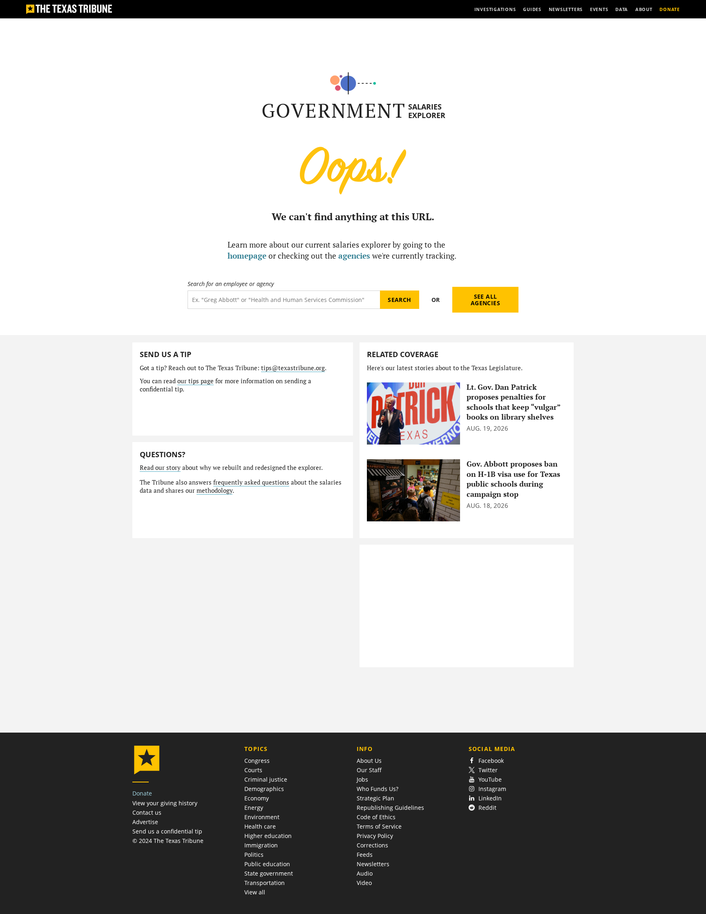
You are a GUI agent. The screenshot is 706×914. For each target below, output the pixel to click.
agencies (354, 255)
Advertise (145, 822)
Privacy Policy (375, 836)
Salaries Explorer (426, 111)
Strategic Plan (375, 798)
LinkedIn (490, 798)
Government (333, 110)
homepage (247, 255)
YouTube (490, 779)
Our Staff (369, 770)
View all (254, 892)
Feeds (365, 854)
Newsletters (373, 864)
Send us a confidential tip (167, 831)
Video (364, 883)
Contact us (146, 812)
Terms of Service (379, 826)
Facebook (491, 760)
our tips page (195, 381)
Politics (254, 854)
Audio (365, 873)
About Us (369, 760)
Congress (257, 760)
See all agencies (485, 300)
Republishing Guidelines (390, 807)
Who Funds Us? (377, 789)
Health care (260, 826)
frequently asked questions (251, 482)
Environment (261, 817)
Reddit (487, 807)
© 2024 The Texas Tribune (167, 841)
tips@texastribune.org (293, 368)
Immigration (261, 845)
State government (268, 873)
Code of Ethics (376, 817)
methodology (214, 490)
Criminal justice (265, 779)
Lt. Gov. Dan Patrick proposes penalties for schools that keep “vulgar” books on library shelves (513, 402)
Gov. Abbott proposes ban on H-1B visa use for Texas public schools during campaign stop (513, 479)
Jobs (362, 779)
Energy (253, 807)
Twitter (488, 770)
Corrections (372, 845)
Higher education (268, 836)
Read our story (160, 468)
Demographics (264, 789)
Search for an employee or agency (231, 284)
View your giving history (164, 803)
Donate (142, 793)
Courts (253, 770)
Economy (256, 798)
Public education (267, 864)
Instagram (492, 789)
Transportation (264, 883)
